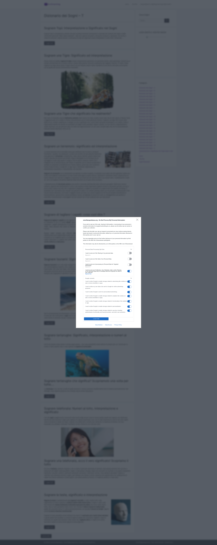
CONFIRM (96, 318)
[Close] (137, 220)
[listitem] (108, 249)
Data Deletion (99, 324)
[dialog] (108, 272)
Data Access (108, 324)
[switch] (129, 253)
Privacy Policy (118, 324)
